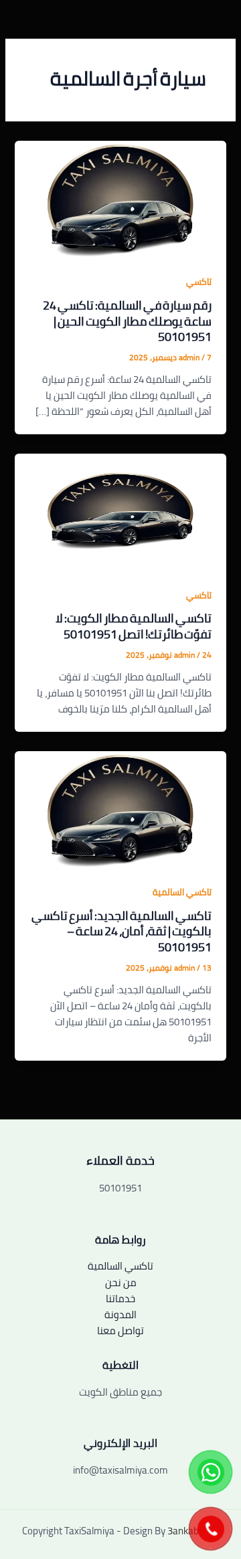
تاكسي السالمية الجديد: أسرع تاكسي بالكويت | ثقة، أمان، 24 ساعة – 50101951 (121, 931)
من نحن (121, 1282)
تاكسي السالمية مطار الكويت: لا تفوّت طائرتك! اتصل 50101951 (134, 625)
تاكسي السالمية (182, 892)
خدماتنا (120, 1298)
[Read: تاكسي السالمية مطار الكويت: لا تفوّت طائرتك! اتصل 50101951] (120, 512)
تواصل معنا (120, 1331)
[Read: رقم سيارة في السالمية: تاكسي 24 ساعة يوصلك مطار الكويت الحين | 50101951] (120, 198)
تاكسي (199, 282)
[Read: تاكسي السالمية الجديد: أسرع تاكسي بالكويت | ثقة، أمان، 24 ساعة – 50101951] (120, 809)
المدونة (120, 1315)
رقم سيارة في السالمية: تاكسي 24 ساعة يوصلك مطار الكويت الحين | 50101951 (127, 321)
